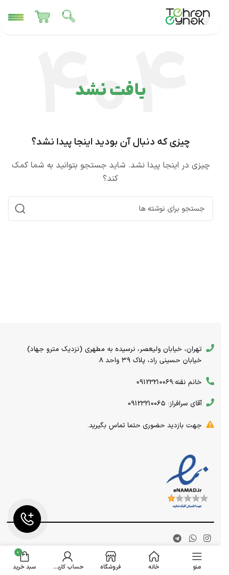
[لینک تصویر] (187, 481)
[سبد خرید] (42, 17)
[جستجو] (69, 17)
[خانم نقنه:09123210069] (210, 381)
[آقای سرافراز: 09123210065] (210, 402)
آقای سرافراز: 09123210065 (165, 403)
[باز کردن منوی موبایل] (16, 17)
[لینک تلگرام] (177, 539)
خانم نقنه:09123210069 (169, 382)
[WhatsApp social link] (192, 539)
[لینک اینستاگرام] (207, 539)
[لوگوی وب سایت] (188, 16)
